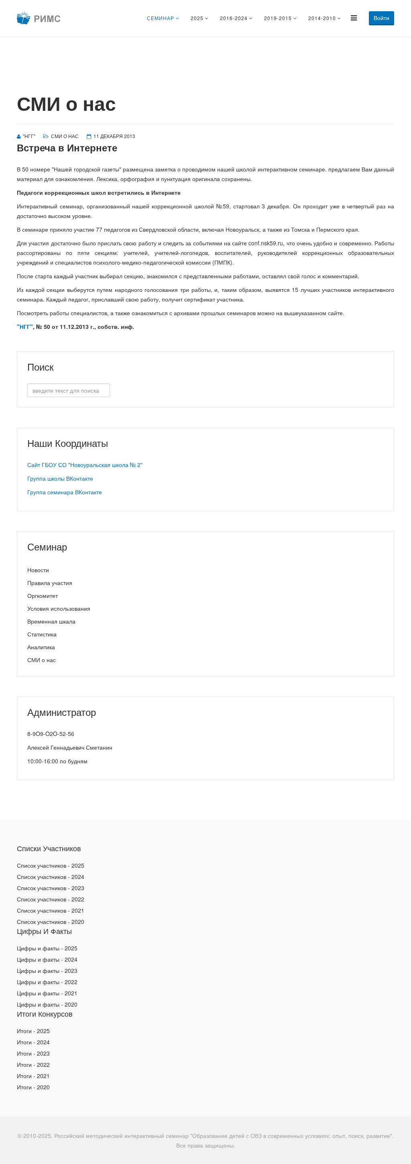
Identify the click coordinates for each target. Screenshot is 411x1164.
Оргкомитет (42, 595)
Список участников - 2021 (50, 910)
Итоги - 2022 (33, 1064)
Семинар (160, 17)
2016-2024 (234, 17)
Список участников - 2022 (50, 899)
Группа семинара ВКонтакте (64, 492)
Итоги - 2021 (33, 1076)
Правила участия (49, 583)
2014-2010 (322, 17)
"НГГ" (25, 326)
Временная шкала (51, 621)
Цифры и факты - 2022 (47, 982)
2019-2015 (278, 17)
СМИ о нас (65, 136)
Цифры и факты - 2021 (47, 993)
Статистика (42, 634)
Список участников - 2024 (50, 876)
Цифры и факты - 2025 (47, 948)
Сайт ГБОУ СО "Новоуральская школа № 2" (84, 465)
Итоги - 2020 (33, 1087)
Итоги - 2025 (33, 1031)
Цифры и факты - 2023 (47, 970)
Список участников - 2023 (50, 888)
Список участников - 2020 (50, 921)
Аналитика (41, 647)
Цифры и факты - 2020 (47, 1004)
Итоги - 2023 (33, 1053)
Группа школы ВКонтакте (60, 478)
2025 (197, 17)
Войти (381, 18)
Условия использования (58, 608)
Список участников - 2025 (50, 865)
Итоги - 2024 (33, 1042)
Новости (38, 570)
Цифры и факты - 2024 (47, 959)
